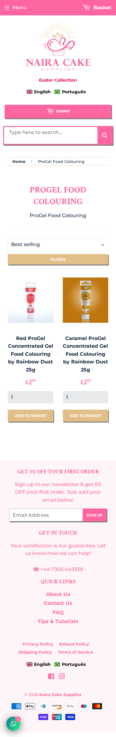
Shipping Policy (35, 652)
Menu (19, 7)
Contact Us (58, 603)
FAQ (58, 612)
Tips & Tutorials (58, 621)
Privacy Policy (38, 644)
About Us (58, 594)
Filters (58, 259)
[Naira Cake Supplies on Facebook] (51, 677)
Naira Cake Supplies (60, 694)
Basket (62, 111)
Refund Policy (74, 644)
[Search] (104, 135)
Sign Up (95, 515)
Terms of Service (75, 652)
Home (18, 161)
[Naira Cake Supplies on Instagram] (62, 677)
